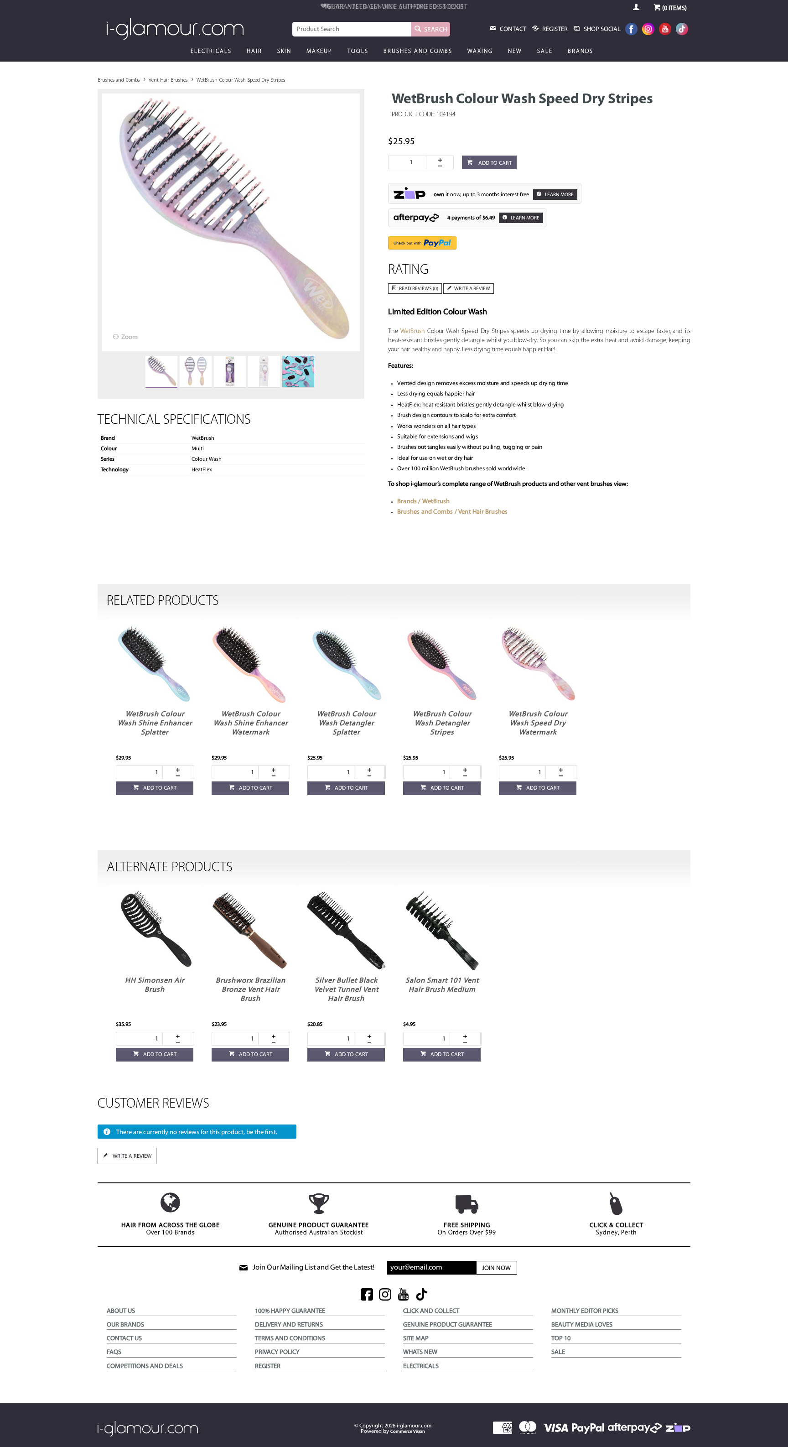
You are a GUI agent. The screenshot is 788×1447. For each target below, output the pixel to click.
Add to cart (494, 163)
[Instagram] (648, 30)
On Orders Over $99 (467, 1229)
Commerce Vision (407, 1431)
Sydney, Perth (616, 1229)
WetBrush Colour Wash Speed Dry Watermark (537, 723)
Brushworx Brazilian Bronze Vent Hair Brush (250, 990)
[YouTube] (665, 30)
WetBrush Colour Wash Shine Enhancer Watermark (250, 723)
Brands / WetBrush (423, 501)
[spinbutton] (409, 162)
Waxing (480, 51)
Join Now (496, 1268)
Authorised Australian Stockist (319, 1229)
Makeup (319, 51)
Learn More (559, 195)
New (515, 51)
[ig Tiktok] (421, 1295)
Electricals (211, 51)
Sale (545, 51)
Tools (357, 51)
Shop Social (601, 29)
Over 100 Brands (170, 1229)
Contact (512, 29)
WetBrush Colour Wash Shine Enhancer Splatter (155, 723)
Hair (254, 51)
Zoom (129, 337)
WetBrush (412, 331)
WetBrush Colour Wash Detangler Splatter (346, 723)
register (554, 29)
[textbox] (351, 29)
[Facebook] (631, 30)
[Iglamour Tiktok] (682, 30)
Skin (284, 51)
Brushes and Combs (418, 51)
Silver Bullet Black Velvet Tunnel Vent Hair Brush (346, 990)
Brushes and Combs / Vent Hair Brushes (452, 512)
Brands (580, 51)
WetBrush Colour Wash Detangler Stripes (442, 723)
